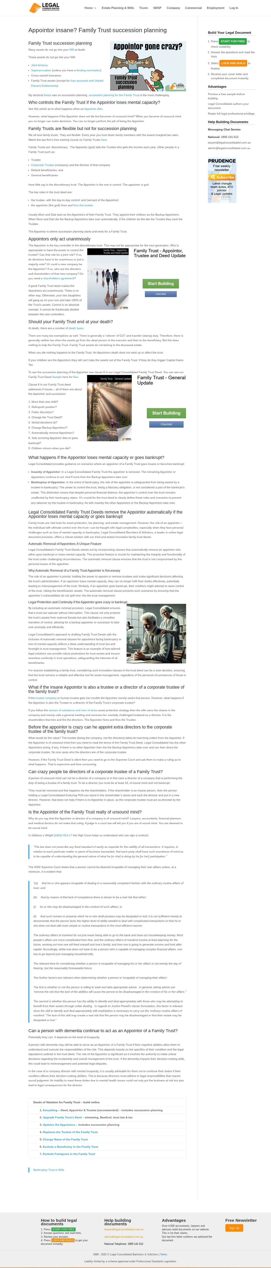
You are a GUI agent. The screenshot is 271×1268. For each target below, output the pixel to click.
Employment (215, 8)
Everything (50, 1110)
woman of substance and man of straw (73, 710)
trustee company (46, 698)
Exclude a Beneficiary (58, 1146)
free (75, 377)
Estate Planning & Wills (118, 8)
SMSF (157, 8)
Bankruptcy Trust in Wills (48, 1169)
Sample (57, 377)
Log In (234, 8)
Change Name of (54, 1139)
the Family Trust (77, 1139)
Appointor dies (93, 108)
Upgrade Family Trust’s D (60, 1117)
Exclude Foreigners (56, 1153)
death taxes (76, 328)
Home (89, 8)
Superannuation (41, 70)
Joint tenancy (39, 65)
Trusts (143, 8)
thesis (47, 95)
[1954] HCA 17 (63, 835)
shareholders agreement (58, 278)
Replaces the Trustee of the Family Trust (70, 1132)
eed (79, 1117)
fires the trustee (83, 205)
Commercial (193, 8)
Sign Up (234, 1227)
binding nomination (88, 70)
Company (173, 8)
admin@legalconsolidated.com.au (229, 148)
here (104, 139)
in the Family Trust (85, 1146)
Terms (163, 1254)
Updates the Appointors (59, 1124)
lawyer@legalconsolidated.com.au (229, 142)
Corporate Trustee (42, 165)
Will (71, 49)
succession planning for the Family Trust (114, 95)
